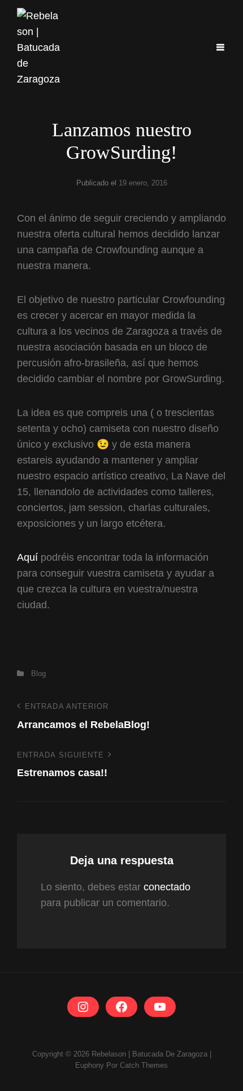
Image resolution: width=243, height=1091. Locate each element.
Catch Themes (144, 1065)
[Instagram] (83, 1007)
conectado (167, 887)
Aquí (27, 557)
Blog (38, 673)
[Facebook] (121, 1007)
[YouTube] (160, 1007)
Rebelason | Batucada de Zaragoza (149, 1054)
